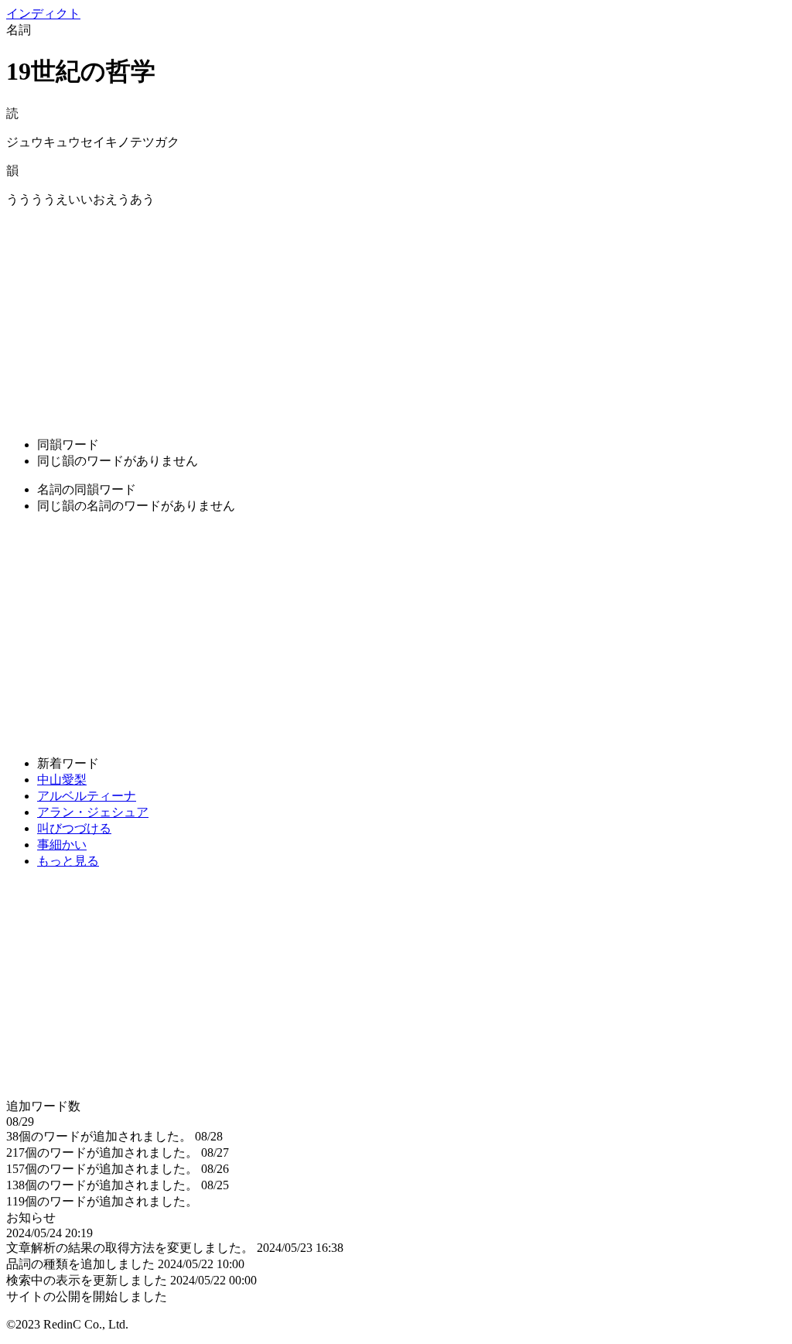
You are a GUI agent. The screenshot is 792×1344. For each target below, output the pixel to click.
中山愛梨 (62, 779)
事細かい (62, 844)
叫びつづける (74, 828)
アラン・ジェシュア (92, 812)
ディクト (43, 13)
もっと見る (68, 860)
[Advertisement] (396, 316)
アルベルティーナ (86, 795)
